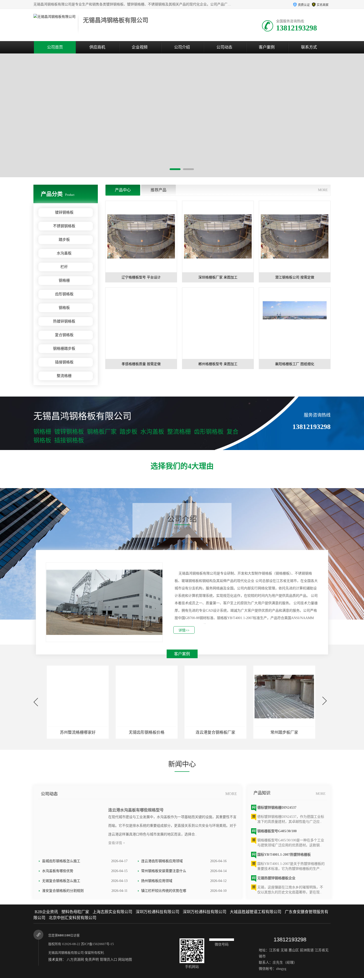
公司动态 (224, 47)
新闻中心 (182, 764)
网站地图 (125, 959)
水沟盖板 (64, 253)
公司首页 (55, 47)
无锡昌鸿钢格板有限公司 (66, 952)
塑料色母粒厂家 (75, 912)
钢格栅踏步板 (64, 349)
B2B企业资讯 (46, 912)
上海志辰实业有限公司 (112, 912)
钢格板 (64, 308)
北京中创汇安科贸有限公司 (72, 918)
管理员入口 (108, 959)
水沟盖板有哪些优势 (57, 871)
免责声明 (92, 959)
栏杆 (64, 267)
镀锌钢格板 (64, 212)
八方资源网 (75, 959)
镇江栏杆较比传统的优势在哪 (163, 891)
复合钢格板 (64, 335)
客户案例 (267, 47)
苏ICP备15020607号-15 (97, 944)
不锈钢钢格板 (64, 226)
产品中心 (123, 190)
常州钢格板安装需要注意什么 (163, 871)
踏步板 (64, 240)
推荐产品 (158, 190)
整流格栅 (64, 376)
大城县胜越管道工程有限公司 (255, 912)
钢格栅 (64, 280)
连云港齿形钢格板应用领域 (162, 861)
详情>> (184, 630)
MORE (323, 190)
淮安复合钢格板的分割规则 (63, 891)
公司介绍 (182, 47)
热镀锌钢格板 (64, 321)
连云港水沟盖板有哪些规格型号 (136, 810)
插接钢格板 (64, 362)
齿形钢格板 (64, 294)
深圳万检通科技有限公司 (157, 912)
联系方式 (309, 47)
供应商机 (97, 47)
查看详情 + (116, 843)
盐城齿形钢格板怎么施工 (61, 861)
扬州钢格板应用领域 (156, 881)
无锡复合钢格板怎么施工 (61, 881)
